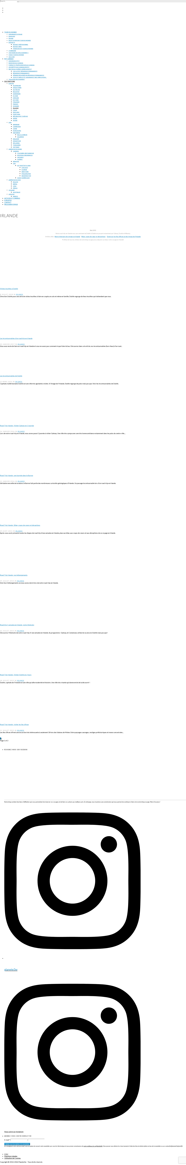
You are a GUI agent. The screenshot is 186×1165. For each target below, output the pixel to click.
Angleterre (17, 87)
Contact (7, 202)
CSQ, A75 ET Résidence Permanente (25, 71)
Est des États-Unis (23, 165)
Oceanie (12, 190)
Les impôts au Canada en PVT (19, 67)
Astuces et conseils (12, 198)
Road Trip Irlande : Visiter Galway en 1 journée (17, 426)
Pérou (15, 188)
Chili (14, 186)
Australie (16, 192)
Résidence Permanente (21, 73)
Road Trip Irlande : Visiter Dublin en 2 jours (15, 675)
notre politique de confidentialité (93, 1146)
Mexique (16, 161)
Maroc (15, 196)
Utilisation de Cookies (12, 1158)
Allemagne (17, 85)
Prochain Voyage (11, 204)
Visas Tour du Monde (16, 55)
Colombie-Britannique (25, 153)
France (15, 104)
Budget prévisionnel (20, 44)
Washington (26, 176)
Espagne (16, 98)
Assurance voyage (15, 34)
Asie (10, 122)
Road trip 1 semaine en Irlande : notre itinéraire (17, 625)
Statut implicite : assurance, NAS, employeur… (30, 77)
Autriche (16, 89)
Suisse (15, 120)
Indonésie (16, 133)
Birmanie (16, 124)
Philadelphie (26, 174)
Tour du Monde (10, 32)
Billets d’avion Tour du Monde (20, 40)
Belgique (16, 92)
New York (25, 171)
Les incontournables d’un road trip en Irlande (16, 338)
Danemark (16, 94)
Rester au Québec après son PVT (20, 69)
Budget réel (17, 46)
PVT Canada (8, 59)
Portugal (16, 114)
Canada (16, 151)
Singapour (17, 141)
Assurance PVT (14, 61)
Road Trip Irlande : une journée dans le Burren (16, 475)
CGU (6, 1154)
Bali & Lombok (22, 135)
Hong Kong (17, 130)
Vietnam (16, 147)
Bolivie (15, 182)
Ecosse (15, 96)
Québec (20, 159)
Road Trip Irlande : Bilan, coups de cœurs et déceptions (20, 525)
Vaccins (12, 57)
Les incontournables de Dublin (11, 376)
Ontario (20, 157)
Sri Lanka (16, 143)
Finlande (16, 102)
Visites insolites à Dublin (9, 289)
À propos (8, 200)
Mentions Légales (10, 1156)
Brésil (15, 184)
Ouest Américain (23, 178)
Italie (15, 110)
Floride (24, 169)
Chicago (25, 167)
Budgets (12, 42)
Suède (15, 118)
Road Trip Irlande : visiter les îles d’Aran (14, 724)
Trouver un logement (17, 79)
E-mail (7, 1140)
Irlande (16, 108)
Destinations (9, 81)
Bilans (11, 38)
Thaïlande (17, 145)
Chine (15, 128)
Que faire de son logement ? (19, 53)
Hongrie (16, 106)
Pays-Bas (16, 112)
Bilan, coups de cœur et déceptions (93, 236)
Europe (11, 83)
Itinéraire (12, 50)
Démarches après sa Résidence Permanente (28, 75)
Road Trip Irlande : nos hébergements (13, 575)
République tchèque (20, 116)
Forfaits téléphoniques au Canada (21, 65)
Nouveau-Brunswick (25, 155)
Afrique (11, 194)
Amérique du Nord (15, 149)
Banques (12, 36)
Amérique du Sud (15, 180)
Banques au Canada (16, 63)
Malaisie (16, 139)
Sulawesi (20, 137)
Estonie (16, 100)
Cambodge (17, 126)
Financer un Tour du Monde (23, 48)
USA (14, 163)
